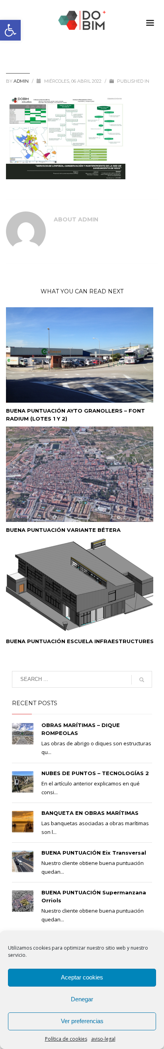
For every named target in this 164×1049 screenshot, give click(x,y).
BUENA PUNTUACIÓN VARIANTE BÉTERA (63, 530)
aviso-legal (103, 1038)
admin (22, 81)
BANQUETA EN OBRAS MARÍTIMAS (90, 813)
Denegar (82, 999)
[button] (10, 30)
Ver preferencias (82, 1021)
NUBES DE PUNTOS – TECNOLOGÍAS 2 (95, 773)
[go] (141, 679)
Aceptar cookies (82, 977)
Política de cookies (66, 1038)
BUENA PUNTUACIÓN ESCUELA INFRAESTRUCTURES (80, 641)
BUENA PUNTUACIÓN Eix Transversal (93, 852)
